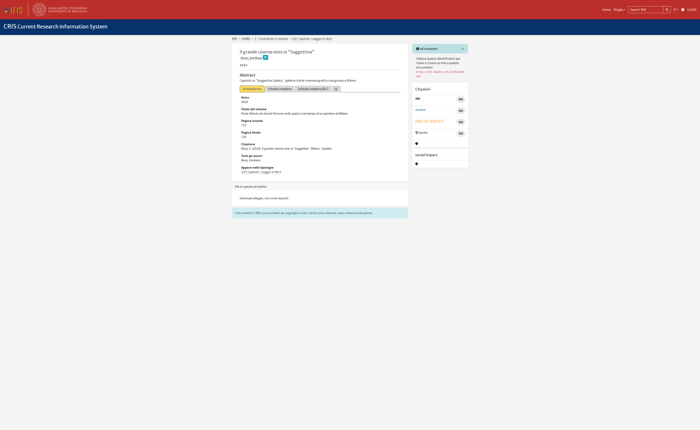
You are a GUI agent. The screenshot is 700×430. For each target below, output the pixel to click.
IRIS (234, 39)
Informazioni (428, 49)
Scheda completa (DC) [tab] (313, 89)
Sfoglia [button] (618, 10)
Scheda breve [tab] (252, 89)
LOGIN (691, 10)
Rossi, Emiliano (251, 58)
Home (606, 10)
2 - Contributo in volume (271, 39)
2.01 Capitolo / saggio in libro (312, 39)
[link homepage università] (59, 9)
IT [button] (675, 10)
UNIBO (246, 39)
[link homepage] (13, 9)
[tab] (336, 89)
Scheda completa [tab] (279, 89)
